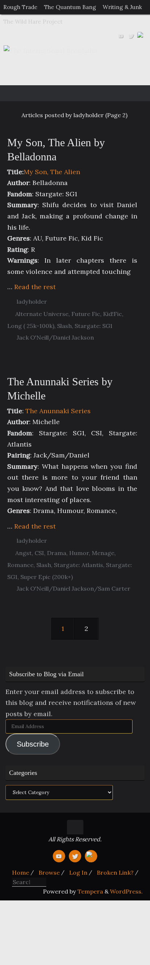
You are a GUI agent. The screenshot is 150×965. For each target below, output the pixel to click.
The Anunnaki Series (58, 411)
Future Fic (85, 313)
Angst (23, 553)
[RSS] (141, 36)
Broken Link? (115, 872)
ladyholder (32, 301)
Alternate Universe (41, 313)
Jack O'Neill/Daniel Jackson (55, 337)
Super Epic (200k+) (46, 576)
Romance (20, 564)
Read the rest (35, 287)
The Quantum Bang (70, 7)
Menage (103, 553)
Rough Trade (20, 7)
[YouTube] (121, 36)
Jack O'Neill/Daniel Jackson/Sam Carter (73, 588)
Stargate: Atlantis (78, 564)
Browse (49, 872)
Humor (79, 553)
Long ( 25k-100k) (30, 325)
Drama (56, 553)
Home (20, 872)
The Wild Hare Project (33, 21)
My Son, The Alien (52, 172)
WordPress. (126, 891)
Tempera (90, 891)
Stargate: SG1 (93, 325)
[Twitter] (131, 36)
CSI (39, 553)
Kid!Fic (112, 313)
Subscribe (33, 744)
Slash (64, 325)
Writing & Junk (122, 7)
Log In (78, 872)
